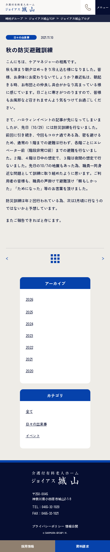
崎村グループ (14, 18)
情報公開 (71, 526)
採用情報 (27, 546)
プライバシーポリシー (48, 526)
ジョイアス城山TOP (42, 18)
